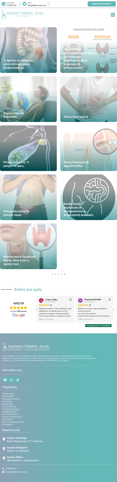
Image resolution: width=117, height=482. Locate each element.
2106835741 (12, 5)
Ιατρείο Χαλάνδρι (17, 437)
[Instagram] (11, 380)
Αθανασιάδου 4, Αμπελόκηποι (23, 460)
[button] (113, 15)
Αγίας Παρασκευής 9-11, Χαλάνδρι (25, 441)
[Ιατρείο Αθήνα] (4, 458)
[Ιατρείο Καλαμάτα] (4, 448)
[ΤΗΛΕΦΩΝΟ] (3, 3)
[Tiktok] (18, 380)
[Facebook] (5, 380)
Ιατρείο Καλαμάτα (17, 447)
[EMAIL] (24, 3)
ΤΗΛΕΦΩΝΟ (10, 3)
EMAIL (29, 3)
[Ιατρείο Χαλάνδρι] (4, 439)
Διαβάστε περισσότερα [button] (46, 319)
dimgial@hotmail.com (36, 5)
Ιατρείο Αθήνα (15, 457)
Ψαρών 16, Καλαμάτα (18, 450)
